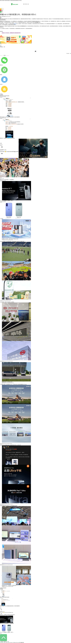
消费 (17, 0)
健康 (16, 0)
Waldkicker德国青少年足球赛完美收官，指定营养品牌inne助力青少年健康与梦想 (12, 241)
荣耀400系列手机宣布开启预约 (4, 95)
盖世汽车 (3, 382)
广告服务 (4, 641)
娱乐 (3, 0)
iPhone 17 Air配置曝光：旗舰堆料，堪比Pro (6, 200)
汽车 (19, 0)
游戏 (7, 0)
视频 (13, 0)
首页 (0, 0)
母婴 (11, 0)
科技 (20, 0)
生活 (10, 0)
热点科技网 (1, 361)
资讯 (2, 0)
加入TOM (7, 641)
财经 (14, 0)
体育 (5, 0)
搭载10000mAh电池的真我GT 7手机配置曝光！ (7, 179)
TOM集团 (1, 641)
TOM (1, 300)
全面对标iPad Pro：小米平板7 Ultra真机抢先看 (9, 585)
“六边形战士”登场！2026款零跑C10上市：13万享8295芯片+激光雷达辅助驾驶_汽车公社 (13, 384)
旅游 (8, 0)
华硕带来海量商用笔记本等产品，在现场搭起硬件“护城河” (8, 505)
